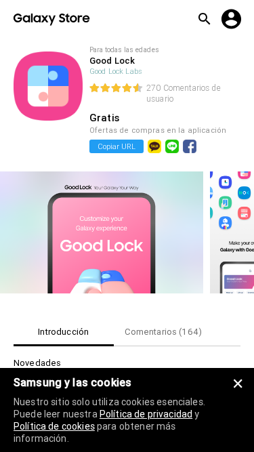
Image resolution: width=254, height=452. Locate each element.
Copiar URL (116, 146)
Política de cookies (54, 426)
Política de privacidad (146, 414)
